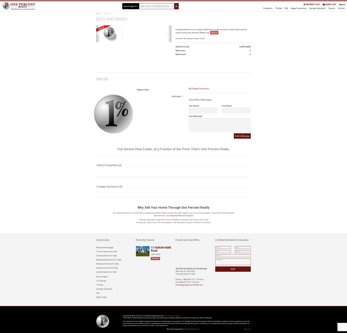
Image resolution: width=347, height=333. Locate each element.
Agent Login (101, 297)
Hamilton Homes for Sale (107, 268)
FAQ (286, 8)
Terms (177, 316)
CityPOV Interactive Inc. (191, 329)
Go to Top (247, 329)
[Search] (176, 6)
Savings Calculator (317, 8)
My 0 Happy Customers (199, 89)
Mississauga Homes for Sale (108, 260)
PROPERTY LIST (312, 4)
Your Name (194, 106)
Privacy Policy (170, 316)
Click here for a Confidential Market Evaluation (173, 215)
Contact (341, 8)
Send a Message (242, 136)
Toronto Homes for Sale (106, 251)
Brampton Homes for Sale (107, 264)
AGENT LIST (330, 4)
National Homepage (104, 247)
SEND (233, 269)
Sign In (342, 4)
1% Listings (101, 281)
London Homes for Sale (106, 272)
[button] (98, 33)
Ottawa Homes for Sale (106, 256)
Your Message (196, 116)
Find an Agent (102, 277)
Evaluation (267, 8)
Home (98, 13)
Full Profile (176, 96)
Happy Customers (298, 8)
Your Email (227, 106)
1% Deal (278, 8)
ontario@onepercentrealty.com (189, 285)
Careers (331, 8)
